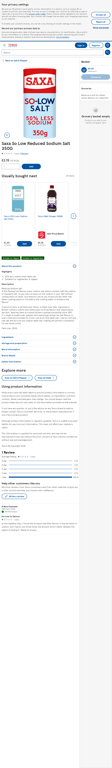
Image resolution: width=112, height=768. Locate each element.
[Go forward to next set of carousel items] (73, 216)
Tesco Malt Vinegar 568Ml (50, 216)
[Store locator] (107, 45)
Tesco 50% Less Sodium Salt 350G (15, 217)
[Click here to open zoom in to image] (7, 135)
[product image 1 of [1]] (40, 103)
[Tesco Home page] (12, 45)
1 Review (24, 153)
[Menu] (4, 45)
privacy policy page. (37, 13)
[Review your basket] (84, 70)
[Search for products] (107, 52)
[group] (18, 216)
